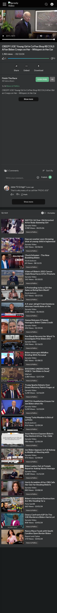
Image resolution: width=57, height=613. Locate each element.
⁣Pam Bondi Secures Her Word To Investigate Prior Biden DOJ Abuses (40, 338)
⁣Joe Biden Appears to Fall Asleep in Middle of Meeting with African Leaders (40, 452)
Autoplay (51, 213)
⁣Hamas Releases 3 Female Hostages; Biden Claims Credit (39, 321)
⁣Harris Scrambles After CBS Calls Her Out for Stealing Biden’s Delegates (40, 484)
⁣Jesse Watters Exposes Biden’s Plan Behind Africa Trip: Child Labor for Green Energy (39, 436)
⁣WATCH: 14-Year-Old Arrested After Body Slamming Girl (39, 221)
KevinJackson (30, 260)
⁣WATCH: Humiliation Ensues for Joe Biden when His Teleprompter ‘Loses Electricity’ (40, 403)
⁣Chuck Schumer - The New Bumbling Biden (37, 256)
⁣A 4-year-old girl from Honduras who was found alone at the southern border (39, 306)
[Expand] (4, 4)
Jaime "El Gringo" (18, 187)
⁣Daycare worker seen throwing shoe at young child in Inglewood (40, 240)
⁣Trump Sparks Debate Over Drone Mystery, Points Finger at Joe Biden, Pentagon (39, 387)
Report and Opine (32, 536)
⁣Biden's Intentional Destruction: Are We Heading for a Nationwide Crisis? (40, 500)
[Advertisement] (28, 133)
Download (38, 70)
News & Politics (12, 86)
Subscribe (42, 79)
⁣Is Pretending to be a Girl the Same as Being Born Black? (38, 288)
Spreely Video (30, 225)
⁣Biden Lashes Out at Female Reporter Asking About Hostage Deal (40, 468)
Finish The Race (9, 78)
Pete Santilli (30, 504)
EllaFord (28, 374)
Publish (45, 177)
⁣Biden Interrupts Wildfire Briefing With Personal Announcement (36, 354)
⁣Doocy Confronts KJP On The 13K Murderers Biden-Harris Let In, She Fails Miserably (40, 517)
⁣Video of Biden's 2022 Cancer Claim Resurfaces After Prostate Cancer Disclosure (40, 273)
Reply (25, 194)
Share (16, 70)
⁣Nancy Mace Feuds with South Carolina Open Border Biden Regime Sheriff (39, 533)
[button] (52, 4)
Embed (26, 70)
